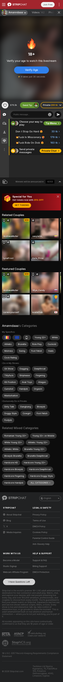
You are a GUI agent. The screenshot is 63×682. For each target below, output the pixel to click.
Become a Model (11, 560)
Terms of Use (39, 520)
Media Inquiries (14, 532)
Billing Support (40, 566)
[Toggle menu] (3, 4)
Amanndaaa (10, 325)
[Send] (58, 114)
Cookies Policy (40, 532)
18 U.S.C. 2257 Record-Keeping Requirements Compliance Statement (30, 654)
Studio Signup (10, 566)
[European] (17, 337)
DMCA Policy (39, 526)
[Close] (58, 196)
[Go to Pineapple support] (5, 643)
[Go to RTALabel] (6, 634)
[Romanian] (6, 337)
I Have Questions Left (19, 582)
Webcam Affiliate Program (15, 572)
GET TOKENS (22, 205)
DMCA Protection (41, 572)
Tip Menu (51, 123)
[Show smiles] (50, 115)
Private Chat (49, 150)
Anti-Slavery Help (41, 544)
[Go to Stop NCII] (22, 643)
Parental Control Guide (43, 538)
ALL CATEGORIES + (41, 482)
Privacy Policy (39, 515)
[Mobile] (27, 337)
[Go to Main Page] (19, 4)
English (47, 498)
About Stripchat (14, 515)
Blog (8, 520)
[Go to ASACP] (19, 634)
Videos (38, 12)
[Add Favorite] (5, 105)
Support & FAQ (40, 560)
